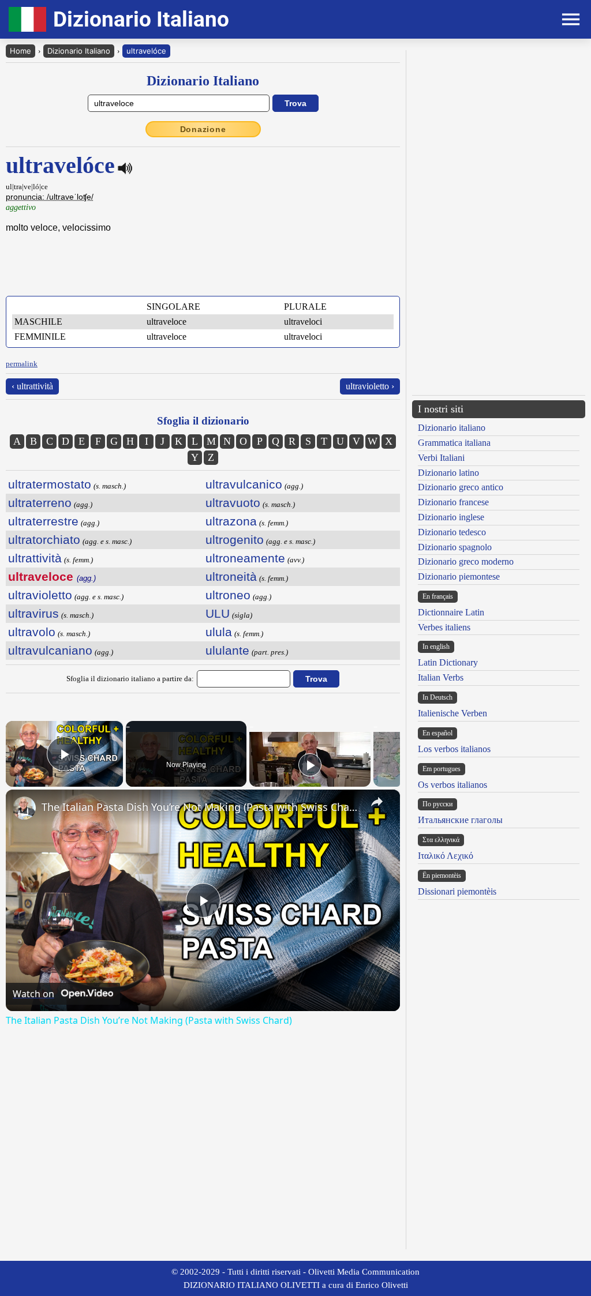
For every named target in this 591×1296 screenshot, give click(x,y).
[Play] (309, 764)
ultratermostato (49, 484)
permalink (22, 363)
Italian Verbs (440, 677)
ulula (218, 631)
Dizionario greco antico (460, 487)
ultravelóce (146, 50)
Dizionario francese (453, 502)
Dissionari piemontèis (457, 891)
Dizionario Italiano (78, 50)
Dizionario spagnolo (455, 547)
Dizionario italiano (451, 428)
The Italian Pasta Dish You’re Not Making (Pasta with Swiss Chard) (201, 807)
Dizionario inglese (451, 517)
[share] (376, 801)
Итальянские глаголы (460, 820)
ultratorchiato (44, 539)
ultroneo (227, 595)
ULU (217, 613)
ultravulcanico (243, 484)
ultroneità (231, 576)
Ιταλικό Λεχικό (445, 856)
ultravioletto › (370, 386)
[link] (24, 808)
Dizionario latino (448, 473)
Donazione (203, 129)
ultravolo (31, 631)
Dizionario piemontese (459, 576)
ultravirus (33, 613)
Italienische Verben (452, 713)
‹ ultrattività (32, 386)
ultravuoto (232, 502)
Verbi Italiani (441, 458)
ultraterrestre (43, 521)
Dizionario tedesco (452, 532)
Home (20, 50)
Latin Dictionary (448, 662)
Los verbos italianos (454, 749)
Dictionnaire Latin (451, 612)
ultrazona (231, 521)
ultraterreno (40, 502)
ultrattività (35, 558)
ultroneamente (245, 558)
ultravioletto (40, 595)
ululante (227, 650)
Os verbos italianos (452, 785)
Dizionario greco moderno (466, 561)
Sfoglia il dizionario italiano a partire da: (130, 678)
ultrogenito (234, 539)
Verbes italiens (444, 627)
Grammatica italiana (454, 443)
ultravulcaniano (50, 650)
